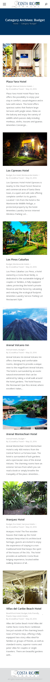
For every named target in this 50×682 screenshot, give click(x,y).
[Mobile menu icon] (4, 4)
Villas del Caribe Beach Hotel (23, 608)
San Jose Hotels (28, 524)
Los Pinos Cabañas (17, 259)
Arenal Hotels (12, 349)
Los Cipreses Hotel (17, 170)
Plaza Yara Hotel (16, 81)
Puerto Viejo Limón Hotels (17, 616)
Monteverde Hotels (30, 175)
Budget (9, 86)
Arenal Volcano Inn (17, 345)
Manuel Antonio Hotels (22, 86)
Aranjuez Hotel (15, 519)
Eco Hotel (17, 175)
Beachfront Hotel (13, 613)
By (15, 89)
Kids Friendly (33, 613)
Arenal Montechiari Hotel (21, 434)
